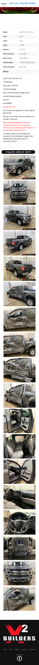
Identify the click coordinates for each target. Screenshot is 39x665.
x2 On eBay (32, 649)
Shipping (17, 649)
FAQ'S (11, 649)
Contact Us (25, 649)
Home (5, 649)
